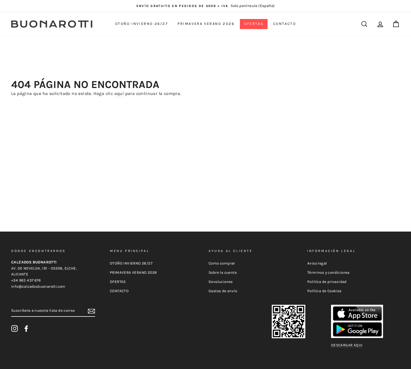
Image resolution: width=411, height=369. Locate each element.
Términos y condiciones (328, 272)
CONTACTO (284, 24)
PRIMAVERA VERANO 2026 (206, 24)
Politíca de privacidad (327, 282)
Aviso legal (317, 263)
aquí (119, 93)
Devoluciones (221, 282)
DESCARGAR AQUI (347, 345)
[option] (205, 6)
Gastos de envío (223, 291)
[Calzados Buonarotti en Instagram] (14, 328)
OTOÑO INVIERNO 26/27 (141, 24)
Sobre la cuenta (223, 272)
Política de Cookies (324, 291)
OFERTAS (253, 24)
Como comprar (222, 263)
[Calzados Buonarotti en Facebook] (26, 328)
